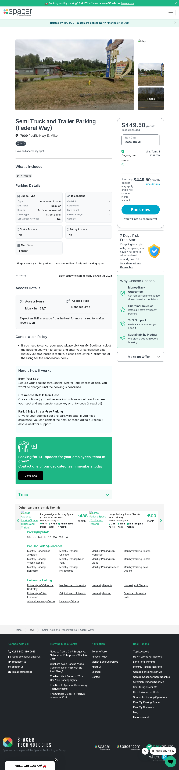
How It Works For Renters (147, 656)
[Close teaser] (56, 760)
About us (97, 666)
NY (49, 536)
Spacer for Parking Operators (150, 697)
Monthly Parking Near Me (147, 666)
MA (40, 536)
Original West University (72, 593)
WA (55, 536)
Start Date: (130, 137)
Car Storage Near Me (145, 686)
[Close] (175, 22)
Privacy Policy (100, 656)
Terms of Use (99, 651)
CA (29, 536)
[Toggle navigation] (171, 12)
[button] (122, 164)
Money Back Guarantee (105, 661)
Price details (152, 184)
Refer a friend (141, 717)
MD (61, 536)
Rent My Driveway (143, 707)
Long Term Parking (144, 661)
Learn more (127, 3)
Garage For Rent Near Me (147, 671)
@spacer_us (19, 661)
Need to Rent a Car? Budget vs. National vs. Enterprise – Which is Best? (68, 655)
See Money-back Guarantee (130, 265)
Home (18, 629)
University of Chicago (136, 585)
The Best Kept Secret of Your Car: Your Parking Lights (66, 678)
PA (66, 536)
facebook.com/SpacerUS (26, 656)
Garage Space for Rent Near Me (151, 676)
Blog (135, 712)
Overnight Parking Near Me (148, 681)
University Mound (101, 593)
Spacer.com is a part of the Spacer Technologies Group (34, 750)
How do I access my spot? (30, 150)
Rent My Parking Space (146, 702)
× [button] (175, 3)
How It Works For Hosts (146, 692)
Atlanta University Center (41, 601)
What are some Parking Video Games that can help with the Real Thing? (67, 667)
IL (45, 536)
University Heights (102, 585)
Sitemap (96, 671)
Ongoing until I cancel (129, 158)
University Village (69, 601)
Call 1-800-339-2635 (23, 651)
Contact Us (31, 475)
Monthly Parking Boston (137, 550)
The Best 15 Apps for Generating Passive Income (68, 687)
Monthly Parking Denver (105, 566)
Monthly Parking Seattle (137, 558)
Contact (96, 676)
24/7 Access (24, 175)
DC (34, 536)
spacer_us (17, 666)
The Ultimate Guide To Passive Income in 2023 (67, 695)
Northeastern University (72, 585)
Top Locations (141, 651)
